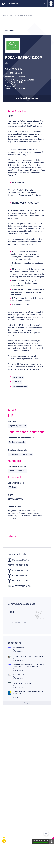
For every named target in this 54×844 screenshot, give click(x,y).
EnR (12, 612)
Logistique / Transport (17, 426)
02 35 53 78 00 (18, 660)
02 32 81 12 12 (18, 697)
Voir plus (27, 703)
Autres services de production (20, 454)
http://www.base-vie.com (27, 98)
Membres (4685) (20, 622)
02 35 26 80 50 (18, 679)
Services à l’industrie (17, 442)
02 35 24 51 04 (15, 69)
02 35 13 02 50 (18, 687)
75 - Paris (12, 487)
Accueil (6, 16)
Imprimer (10, 30)
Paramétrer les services (40, 840)
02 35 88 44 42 (18, 652)
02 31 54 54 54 (18, 670)
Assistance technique (17, 471)
